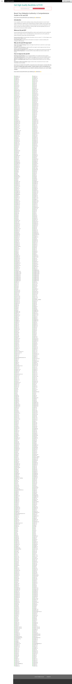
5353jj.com (17, 359)
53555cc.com (17, 647)
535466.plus (35, 475)
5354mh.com (17, 520)
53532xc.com (17, 143)
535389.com (17, 322)
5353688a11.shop (18, 272)
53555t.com (17, 650)
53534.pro (16, 179)
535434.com (17, 435)
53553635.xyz (17, 595)
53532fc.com (35, 138)
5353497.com (17, 197)
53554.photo (35, 604)
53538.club (35, 303)
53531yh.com (17, 110)
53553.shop (17, 580)
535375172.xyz (17, 296)
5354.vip (16, 394)
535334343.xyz (17, 162)
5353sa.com (35, 372)
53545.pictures (35, 454)
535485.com (17, 498)
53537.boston (35, 283)
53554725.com (35, 610)
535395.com (17, 342)
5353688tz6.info (36, 280)
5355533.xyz (35, 625)
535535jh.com (35, 590)
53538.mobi (17, 305)
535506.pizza (35, 544)
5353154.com (35, 97)
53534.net (35, 174)
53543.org (16, 433)
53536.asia (17, 247)
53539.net (35, 331)
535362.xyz (35, 258)
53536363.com (35, 261)
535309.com (17, 79)
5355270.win (17, 573)
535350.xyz (17, 219)
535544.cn (35, 608)
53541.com (35, 408)
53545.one (35, 453)
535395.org (35, 342)
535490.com (17, 506)
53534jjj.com (35, 199)
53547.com (35, 481)
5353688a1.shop (18, 271)
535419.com (35, 420)
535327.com (17, 135)
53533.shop (17, 153)
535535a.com (17, 590)
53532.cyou (17, 114)
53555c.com (35, 645)
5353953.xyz (35, 343)
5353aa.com (17, 346)
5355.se (34, 532)
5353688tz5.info (18, 280)
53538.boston (17, 303)
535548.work (35, 612)
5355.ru (16, 532)
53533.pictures (17, 150)
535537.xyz (17, 598)
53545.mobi (17, 453)
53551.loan (35, 551)
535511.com (35, 554)
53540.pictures (35, 397)
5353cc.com (35, 350)
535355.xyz (35, 238)
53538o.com (35, 326)
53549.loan (17, 504)
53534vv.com (35, 206)
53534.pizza (17, 177)
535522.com (17, 569)
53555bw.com (17, 645)
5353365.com (17, 166)
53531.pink (35, 85)
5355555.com (35, 632)
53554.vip (34, 606)
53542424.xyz (35, 428)
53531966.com (35, 103)
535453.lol (16, 460)
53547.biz (16, 480)
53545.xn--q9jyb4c (36, 456)
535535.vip (35, 585)
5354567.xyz (17, 466)
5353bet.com (17, 350)
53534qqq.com (17, 203)
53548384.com (35, 495)
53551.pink (35, 552)
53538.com (17, 304)
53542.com (17, 422)
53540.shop (17, 400)
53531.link (16, 83)
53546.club (35, 467)
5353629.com (17, 259)
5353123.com (17, 93)
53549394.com (17, 507)
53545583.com (17, 463)
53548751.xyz (35, 499)
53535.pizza (35, 215)
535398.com (35, 344)
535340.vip (35, 180)
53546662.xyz (17, 476)
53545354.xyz (35, 460)
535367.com (35, 267)
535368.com (35, 268)
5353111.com (17, 91)
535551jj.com (35, 622)
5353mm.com (35, 365)
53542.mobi (35, 423)
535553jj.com (35, 629)
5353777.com (35, 297)
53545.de (16, 452)
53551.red (16, 553)
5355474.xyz (17, 611)
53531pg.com (17, 109)
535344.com (35, 187)
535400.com (17, 401)
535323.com (35, 128)
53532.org (16, 116)
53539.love (17, 331)
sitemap (18, 681)
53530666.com (17, 76)
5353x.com (35, 383)
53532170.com (17, 125)
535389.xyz (17, 323)
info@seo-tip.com (41, 676)
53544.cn (16, 440)
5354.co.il (34, 388)
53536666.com (35, 266)
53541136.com (17, 413)
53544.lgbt (35, 441)
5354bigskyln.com (36, 512)
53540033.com (35, 402)
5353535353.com (36, 234)
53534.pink (35, 176)
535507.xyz (17, 545)
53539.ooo (35, 332)
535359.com (35, 245)
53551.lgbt (17, 551)
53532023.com (17, 123)
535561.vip (17, 660)
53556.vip (34, 657)
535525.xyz (35, 571)
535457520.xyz (17, 467)
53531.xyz (35, 88)
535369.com (17, 281)
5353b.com (17, 349)
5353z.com (17, 387)
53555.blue (17, 615)
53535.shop (35, 216)
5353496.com (35, 196)
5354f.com (17, 515)
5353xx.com (17, 384)
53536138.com (17, 258)
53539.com (35, 329)
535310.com (17, 89)
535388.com (35, 318)
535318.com (17, 101)
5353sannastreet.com (19, 374)
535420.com (17, 427)
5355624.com (17, 661)
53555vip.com (35, 651)
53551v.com (17, 560)
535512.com (17, 557)
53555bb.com (35, 644)
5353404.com (35, 182)
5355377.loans (35, 598)
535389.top (35, 322)
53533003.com (17, 155)
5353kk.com (17, 362)
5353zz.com (35, 387)
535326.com (35, 134)
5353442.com (17, 188)
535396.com (17, 344)
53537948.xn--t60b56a (37, 299)
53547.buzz (35, 480)
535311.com (35, 90)
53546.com (17, 468)
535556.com (35, 636)
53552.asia (35, 560)
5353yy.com (35, 385)
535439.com (17, 439)
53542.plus (17, 426)
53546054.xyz (17, 473)
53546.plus (17, 472)
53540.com (35, 395)
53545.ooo (17, 454)
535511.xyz (17, 556)
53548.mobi (35, 492)
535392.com (17, 339)
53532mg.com (17, 141)
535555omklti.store (18, 636)
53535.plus (17, 216)
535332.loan (35, 156)
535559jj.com (17, 644)
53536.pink (17, 252)
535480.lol (16, 494)
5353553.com (17, 239)
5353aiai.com (35, 346)
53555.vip (34, 621)
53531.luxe (35, 83)
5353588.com (17, 245)
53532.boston (35, 111)
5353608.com (17, 257)
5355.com (16, 528)
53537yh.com (35, 300)
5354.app (16, 388)
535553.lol (35, 624)
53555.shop (35, 619)
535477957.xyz (35, 487)
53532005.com (17, 121)
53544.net (35, 442)
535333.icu (35, 157)
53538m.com (35, 325)
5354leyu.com (35, 519)
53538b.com (35, 323)
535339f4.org (35, 169)
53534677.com (35, 190)
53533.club (17, 147)
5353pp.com (35, 370)
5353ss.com (35, 375)
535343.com (17, 187)
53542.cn (34, 421)
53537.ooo (17, 285)
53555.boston (35, 615)
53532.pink (35, 116)
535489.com (17, 501)
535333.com (17, 157)
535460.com (35, 472)
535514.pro (35, 557)
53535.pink (17, 215)
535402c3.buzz (35, 404)
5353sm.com (17, 375)
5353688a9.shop (36, 279)
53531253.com (35, 93)
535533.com (35, 583)
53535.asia (35, 209)
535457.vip (35, 466)
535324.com (35, 131)
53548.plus (35, 493)
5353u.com (35, 377)
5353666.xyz (17, 266)
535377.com (35, 296)
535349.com (35, 194)
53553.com (35, 577)
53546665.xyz (35, 476)
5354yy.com (17, 526)
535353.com (35, 226)
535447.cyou (35, 448)
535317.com (17, 99)
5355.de (34, 528)
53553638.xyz (35, 596)
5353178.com (35, 99)
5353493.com (35, 195)
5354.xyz (34, 394)
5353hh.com (35, 357)
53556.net (35, 655)
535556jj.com (35, 638)
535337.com (35, 167)
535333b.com (35, 160)
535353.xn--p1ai (18, 228)
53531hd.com (17, 108)
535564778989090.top (19, 663)
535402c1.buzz (35, 403)
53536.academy (17, 246)
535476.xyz (17, 487)
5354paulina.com (36, 521)
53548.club (17, 491)
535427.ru (16, 429)
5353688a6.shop (18, 278)
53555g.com (35, 647)
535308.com (35, 77)
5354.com (16, 389)
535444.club (35, 446)
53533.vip (16, 154)
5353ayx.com (35, 348)
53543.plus (17, 434)
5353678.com (17, 268)
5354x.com (35, 524)
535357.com (35, 242)
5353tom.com (35, 376)
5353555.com (35, 240)
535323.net (17, 129)
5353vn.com (35, 378)
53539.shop (17, 335)
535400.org (35, 401)
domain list (49, 676)
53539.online (17, 332)
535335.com (17, 164)
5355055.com (17, 544)
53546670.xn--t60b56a (19, 478)
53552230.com (17, 570)
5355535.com (17, 629)
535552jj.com (35, 623)
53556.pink (17, 656)
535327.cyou (35, 135)
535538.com (17, 599)
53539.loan (35, 330)
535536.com (17, 591)
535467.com (17, 479)
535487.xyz (35, 498)
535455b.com (17, 465)
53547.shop (17, 485)
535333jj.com (35, 161)
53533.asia (17, 145)
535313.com (17, 95)
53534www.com (36, 207)
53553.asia (17, 576)
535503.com (35, 543)
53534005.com (35, 181)
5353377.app (35, 168)
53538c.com (17, 324)
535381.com (35, 312)
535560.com (17, 658)
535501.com (17, 543)
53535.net (35, 213)
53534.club (35, 171)
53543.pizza (35, 433)
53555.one (35, 617)
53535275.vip (35, 225)
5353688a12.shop (36, 272)
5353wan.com (35, 381)
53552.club (17, 563)
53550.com (35, 537)
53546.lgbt (17, 469)
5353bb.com (35, 349)
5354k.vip (16, 518)
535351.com (35, 220)
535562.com (35, 660)
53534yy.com (17, 208)
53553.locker (17, 578)
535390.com (35, 336)
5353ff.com (17, 356)
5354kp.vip (35, 518)
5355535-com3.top (36, 628)
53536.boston (17, 248)
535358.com (35, 244)
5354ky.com (17, 519)
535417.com (35, 417)
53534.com (35, 173)
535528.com (35, 573)
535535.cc (35, 584)
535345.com (17, 189)
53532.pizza (17, 117)
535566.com (17, 664)
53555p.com (17, 649)
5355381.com (35, 599)
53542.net (16, 424)
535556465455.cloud (18, 637)
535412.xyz (17, 414)
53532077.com (35, 123)
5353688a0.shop (36, 270)
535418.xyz (17, 420)
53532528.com (17, 134)
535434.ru (16, 436)
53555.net (16, 617)
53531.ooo (17, 84)
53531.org (35, 84)
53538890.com (35, 320)
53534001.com (17, 181)
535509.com (35, 547)
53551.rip (34, 553)
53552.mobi (35, 564)
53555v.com (17, 651)
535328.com (35, 136)
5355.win (16, 534)
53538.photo (35, 306)
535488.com (17, 500)
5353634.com (17, 261)
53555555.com (17, 634)
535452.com (17, 459)
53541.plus (17, 410)
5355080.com (35, 546)
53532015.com (35, 121)
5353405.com (17, 183)
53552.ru (16, 566)
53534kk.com (17, 200)
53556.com (35, 654)
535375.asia (17, 294)
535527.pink (35, 572)
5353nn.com (17, 368)
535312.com (35, 92)
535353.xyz (35, 228)
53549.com (35, 502)
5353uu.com (17, 378)
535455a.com (35, 463)
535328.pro (17, 137)
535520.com (17, 567)
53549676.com (17, 508)
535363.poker (17, 260)
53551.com (35, 550)
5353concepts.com (18, 352)
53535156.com (35, 221)
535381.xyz (17, 313)
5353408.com (35, 183)
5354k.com (35, 517)
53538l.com (17, 325)
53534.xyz (16, 180)
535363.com (35, 259)
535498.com (35, 508)
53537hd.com (17, 300)
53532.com (35, 112)
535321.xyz (35, 124)
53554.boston (17, 602)
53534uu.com (17, 206)
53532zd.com (17, 144)
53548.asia (35, 489)
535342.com (35, 186)
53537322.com (35, 291)
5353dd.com (35, 352)
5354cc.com (35, 513)
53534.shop (35, 179)
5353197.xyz (17, 104)
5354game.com (36, 515)
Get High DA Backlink (9, 1)
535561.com (35, 658)
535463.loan (17, 474)
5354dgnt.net (17, 514)
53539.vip (34, 335)
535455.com (17, 461)
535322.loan (17, 127)
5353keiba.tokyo (36, 361)
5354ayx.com (35, 511)
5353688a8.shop (18, 279)
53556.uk (16, 657)
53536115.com (35, 257)
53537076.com (17, 290)
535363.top (35, 260)
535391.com (35, 337)
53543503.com (17, 437)
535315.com (35, 96)
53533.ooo (35, 149)
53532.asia (17, 111)
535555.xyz (35, 631)
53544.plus (35, 443)
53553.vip (16, 582)
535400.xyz (17, 402)
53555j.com (17, 648)
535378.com (35, 298)
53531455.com (17, 96)
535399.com (17, 345)
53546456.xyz (35, 474)
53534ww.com (17, 207)
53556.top (35, 656)
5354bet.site (17, 512)
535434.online (35, 435)
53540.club (17, 395)
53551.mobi (17, 552)
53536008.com (17, 255)
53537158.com (17, 291)
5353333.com (17, 160)
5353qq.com (17, 371)
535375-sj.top (35, 293)
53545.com (35, 450)
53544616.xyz (17, 448)
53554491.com (35, 609)
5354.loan (34, 390)
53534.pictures (17, 176)
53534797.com (35, 192)
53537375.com (35, 292)
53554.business (36, 602)
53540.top (35, 400)
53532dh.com (17, 138)
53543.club (35, 430)
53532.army (35, 110)
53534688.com (17, 192)
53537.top (35, 287)
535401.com (17, 403)
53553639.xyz (17, 597)
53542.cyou (35, 422)
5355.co (34, 527)
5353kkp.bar (35, 362)
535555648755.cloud (36, 634)
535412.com (35, 413)
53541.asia (17, 408)
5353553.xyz (17, 240)
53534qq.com (35, 202)
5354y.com (17, 525)
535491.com (35, 506)
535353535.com (36, 233)
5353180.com (35, 101)
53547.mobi (35, 482)
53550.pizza (35, 539)
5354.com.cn (35, 389)
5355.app (34, 526)
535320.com (17, 119)
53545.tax (16, 456)
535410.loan (17, 411)
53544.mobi (17, 442)
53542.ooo (35, 424)
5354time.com (17, 524)
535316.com (17, 98)
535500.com (17, 541)
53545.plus (17, 455)
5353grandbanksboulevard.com (20, 357)
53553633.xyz (17, 593)
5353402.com (17, 182)
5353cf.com (35, 351)
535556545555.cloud (36, 637)
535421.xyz (35, 427)
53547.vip (34, 485)
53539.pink (17, 333)
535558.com (35, 641)
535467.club (35, 478)
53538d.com (35, 324)
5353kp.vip (17, 363)
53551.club (17, 550)
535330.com (35, 154)
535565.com (35, 663)
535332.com (17, 156)
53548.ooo (17, 493)
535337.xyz (17, 168)
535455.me (35, 461)
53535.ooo (35, 214)
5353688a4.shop (18, 277)
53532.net (16, 115)
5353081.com (35, 78)
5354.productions (36, 391)
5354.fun (16, 390)
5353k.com (35, 359)
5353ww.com (17, 383)
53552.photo (17, 565)
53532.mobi (35, 114)
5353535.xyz (17, 232)
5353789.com (17, 299)
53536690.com (17, 267)
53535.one (17, 214)
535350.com (35, 218)
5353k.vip (16, 361)
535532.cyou (17, 583)
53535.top (16, 218)
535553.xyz (17, 625)
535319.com (17, 102)
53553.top (35, 580)
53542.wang (35, 426)
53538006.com (35, 310)
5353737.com (17, 292)
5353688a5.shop (36, 277)
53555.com (17, 616)
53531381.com (35, 95)
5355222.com (35, 569)
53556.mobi (17, 655)
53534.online (17, 175)
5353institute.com (36, 358)
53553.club (17, 577)
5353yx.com (17, 385)
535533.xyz (17, 584)
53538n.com (17, 326)
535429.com (17, 430)
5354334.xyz (35, 434)
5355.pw (34, 531)
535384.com (35, 317)
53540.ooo (17, 397)
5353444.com (35, 188)
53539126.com (17, 338)
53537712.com (17, 297)
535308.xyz (17, 78)
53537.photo (35, 285)
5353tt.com (17, 377)
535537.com (35, 597)
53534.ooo (35, 175)
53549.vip (34, 505)
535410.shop (35, 411)
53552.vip (34, 566)
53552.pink (35, 565)
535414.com (17, 415)
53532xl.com (35, 143)
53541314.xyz (35, 414)
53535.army (17, 209)
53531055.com (17, 90)
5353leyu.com (35, 363)
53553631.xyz (17, 592)
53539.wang (17, 336)
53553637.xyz (17, 596)
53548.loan (17, 492)
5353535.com (35, 231)
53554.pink (17, 605)
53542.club (17, 421)
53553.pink (17, 579)
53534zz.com (35, 208)
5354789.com (17, 488)
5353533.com (17, 231)
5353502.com (35, 219)
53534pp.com (17, 202)
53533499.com (17, 163)
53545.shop (35, 455)
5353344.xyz (35, 162)
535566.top (35, 664)
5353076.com (17, 77)
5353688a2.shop (36, 274)
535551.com (17, 622)
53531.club (17, 82)
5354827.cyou (17, 495)
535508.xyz (35, 545)
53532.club (17, 112)
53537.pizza (35, 286)
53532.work (35, 118)
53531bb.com (17, 105)
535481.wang (35, 494)
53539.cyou (17, 330)
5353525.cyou (17, 225)
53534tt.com (35, 205)
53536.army (35, 246)
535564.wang (35, 662)
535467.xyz (35, 479)
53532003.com (35, 119)
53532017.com (35, 122)
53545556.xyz (35, 462)
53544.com (35, 440)
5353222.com (35, 127)
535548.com (17, 612)
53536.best (35, 247)
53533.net (16, 149)
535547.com (17, 610)
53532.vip (16, 118)
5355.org (34, 530)
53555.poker (17, 619)
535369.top (35, 281)
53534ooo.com (35, 201)
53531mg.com (35, 108)
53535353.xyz (17, 233)
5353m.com (17, 364)
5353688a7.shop (36, 278)
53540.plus (35, 398)
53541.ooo (35, 409)
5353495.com (17, 196)
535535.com (17, 585)
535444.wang (35, 447)
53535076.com (17, 220)
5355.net (16, 530)
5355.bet (16, 527)
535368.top (17, 270)
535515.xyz (17, 558)
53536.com (35, 248)
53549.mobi (35, 504)
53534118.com (17, 186)
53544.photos (17, 443)
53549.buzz (17, 502)
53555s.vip (35, 649)
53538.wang (35, 309)
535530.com (35, 582)
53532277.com (17, 128)
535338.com (17, 169)
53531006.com (35, 89)
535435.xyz (35, 436)
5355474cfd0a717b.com (37, 611)
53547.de (16, 482)
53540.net (35, 396)
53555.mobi (35, 616)
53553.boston (35, 576)
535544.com (17, 609)
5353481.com (17, 193)
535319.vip (17, 103)
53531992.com (35, 104)
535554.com (17, 630)
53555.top (16, 621)
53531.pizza (17, 86)
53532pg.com (35, 141)
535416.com (17, 416)
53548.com (35, 491)
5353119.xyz (17, 92)
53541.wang (35, 410)
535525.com (17, 571)
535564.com (17, 662)
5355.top (16, 533)
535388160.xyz (35, 319)
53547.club (17, 481)
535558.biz (17, 641)
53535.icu (34, 212)
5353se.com (35, 374)
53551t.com (35, 559)
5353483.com (35, 193)
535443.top (17, 446)
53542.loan (17, 423)
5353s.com (17, 372)
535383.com (35, 316)
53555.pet (16, 618)
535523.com (35, 570)
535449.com (35, 449)
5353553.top (35, 239)
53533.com (35, 147)
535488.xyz (35, 500)
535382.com (17, 316)
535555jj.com (17, 635)
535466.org (17, 475)
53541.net (16, 409)
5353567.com (35, 241)
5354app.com (17, 511)
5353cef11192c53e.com (19, 351)
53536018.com (35, 255)
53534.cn (16, 173)
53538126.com (35, 313)
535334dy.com (35, 163)
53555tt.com (35, 650)
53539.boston (17, 329)
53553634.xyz (35, 593)
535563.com (35, 661)
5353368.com (17, 167)
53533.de (16, 148)
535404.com (17, 407)
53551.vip (16, 554)
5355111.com (35, 556)
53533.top (35, 153)
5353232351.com (18, 130)
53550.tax (35, 540)
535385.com (17, 318)
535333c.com (17, 161)
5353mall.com (35, 364)
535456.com (35, 465)
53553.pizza (35, 579)
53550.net (35, 538)
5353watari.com (18, 382)
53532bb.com (35, 137)
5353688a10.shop (36, 271)
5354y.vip (34, 525)
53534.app (17, 170)
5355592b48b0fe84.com (37, 643)
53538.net (35, 305)
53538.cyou (35, 304)
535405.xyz (35, 407)
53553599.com (35, 589)
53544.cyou (17, 441)
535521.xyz (35, 567)
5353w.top (17, 381)
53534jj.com (17, 199)
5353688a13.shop (18, 273)
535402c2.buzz (17, 404)
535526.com (17, 572)
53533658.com (35, 166)
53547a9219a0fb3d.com (19, 489)
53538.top (16, 309)
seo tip (20, 679)
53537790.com (17, 298)
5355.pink (16, 531)
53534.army (35, 170)
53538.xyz (16, 310)
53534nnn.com (17, 201)
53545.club (17, 450)
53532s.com (17, 142)
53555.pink (35, 618)
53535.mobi (17, 213)
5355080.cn (17, 546)
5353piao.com (17, 370)
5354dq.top (35, 514)
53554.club (17, 603)
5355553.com (17, 632)
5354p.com (17, 521)
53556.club (17, 654)
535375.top (35, 294)
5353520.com (35, 222)
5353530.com (17, 229)
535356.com (17, 241)
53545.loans (35, 452)
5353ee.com (17, 355)
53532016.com (17, 122)
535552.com (17, 623)
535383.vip (17, 317)
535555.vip (17, 631)
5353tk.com (17, 376)
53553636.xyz (35, 595)
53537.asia (17, 283)
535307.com (35, 76)
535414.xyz (35, 415)
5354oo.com (35, 520)
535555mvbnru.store (36, 635)
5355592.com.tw (18, 643)
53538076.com (17, 312)
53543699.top (35, 437)
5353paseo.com (18, 369)
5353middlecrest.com (19, 365)
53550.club (17, 537)
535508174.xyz (17, 547)
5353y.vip (34, 384)
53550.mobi (17, 538)
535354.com (35, 235)
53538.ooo (17, 306)
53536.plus (17, 253)
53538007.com (17, 311)
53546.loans (35, 469)
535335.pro (35, 164)
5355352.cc (35, 586)
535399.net (35, 345)
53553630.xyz (35, 591)
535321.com (17, 124)
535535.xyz (17, 586)
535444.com (17, 447)
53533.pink (35, 150)
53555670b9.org (18, 638)
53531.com (35, 82)
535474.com (35, 486)
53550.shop (17, 540)
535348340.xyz (17, 194)
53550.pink (17, 539)
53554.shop (17, 606)
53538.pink (17, 307)
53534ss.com (17, 205)
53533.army (35, 144)
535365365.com (18, 265)
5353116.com (35, 91)
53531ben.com (35, 105)
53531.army (35, 79)
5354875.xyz (17, 499)
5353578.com (17, 244)
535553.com (17, 624)
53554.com (35, 603)
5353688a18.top (18, 274)
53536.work (17, 254)
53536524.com (35, 264)
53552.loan (17, 564)
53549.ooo (17, 505)
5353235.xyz (35, 130)
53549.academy (36, 501)
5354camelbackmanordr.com (20, 513)
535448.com (17, 449)
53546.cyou (35, 468)
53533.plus (35, 151)
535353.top (35, 227)
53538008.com (35, 311)
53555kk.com (35, 648)
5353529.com (17, 226)
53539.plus (35, 333)
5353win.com (35, 382)
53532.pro (35, 117)
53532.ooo (35, 115)
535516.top (17, 559)
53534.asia (17, 171)
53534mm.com (35, 200)
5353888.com (17, 320)
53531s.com (35, 109)
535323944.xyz (17, 131)
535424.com (17, 428)
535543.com (17, 608)
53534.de (16, 174)
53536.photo (35, 251)
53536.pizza (35, 252)
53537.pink (17, 286)
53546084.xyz (35, 473)
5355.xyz (34, 534)
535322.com (35, 125)
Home (2, 1)
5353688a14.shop (36, 273)
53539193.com (35, 338)
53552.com (35, 563)
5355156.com (35, 558)
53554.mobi (17, 604)
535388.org (17, 319)
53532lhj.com (35, 140)
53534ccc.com (35, 197)
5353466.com (17, 190)
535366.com (35, 265)
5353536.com (17, 235)
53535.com (17, 212)
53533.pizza (17, 151)
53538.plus (35, 307)
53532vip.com (35, 142)
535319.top (35, 102)
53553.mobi (35, 578)
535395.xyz (17, 343)
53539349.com (35, 339)
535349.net (17, 195)
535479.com (35, 488)
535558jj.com (17, 642)
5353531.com (35, 229)
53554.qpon (35, 605)
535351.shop (17, 221)
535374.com (17, 293)
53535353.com (35, 232)
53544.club (35, 439)
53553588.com (17, 589)
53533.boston (35, 145)
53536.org (16, 251)
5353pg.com (35, 369)
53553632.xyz (35, 592)
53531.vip (16, 88)
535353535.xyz (17, 234)
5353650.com (17, 264)
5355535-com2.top (18, 628)
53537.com (17, 284)
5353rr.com (35, 371)
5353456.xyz (35, 189)
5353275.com (17, 136)
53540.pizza (17, 398)
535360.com (35, 254)
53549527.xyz (35, 507)
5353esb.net (35, 355)
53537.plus (17, 287)
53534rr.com (35, 203)
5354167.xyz (17, 417)
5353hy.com (17, 358)
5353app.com (17, 348)
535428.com (35, 429)
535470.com (17, 486)
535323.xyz (35, 129)
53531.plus (35, 86)
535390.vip (17, 337)
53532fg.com (17, 140)
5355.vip (34, 533)
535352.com (17, 222)
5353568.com (17, 242)
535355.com (17, 238)
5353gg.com (35, 356)
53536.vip (34, 253)
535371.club (35, 290)
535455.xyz (17, 462)
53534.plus (35, 177)
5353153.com (17, 97)
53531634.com (35, 98)
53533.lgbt (35, 148)
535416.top (35, 416)
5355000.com (35, 541)
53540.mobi (17, 396)
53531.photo (17, 85)
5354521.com (35, 459)
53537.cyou (35, 284)
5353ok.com (35, 368)
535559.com (35, 642)
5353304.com (35, 155)
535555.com (35, 630)
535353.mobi (17, 227)
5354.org (16, 391)
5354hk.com (17, 517)
